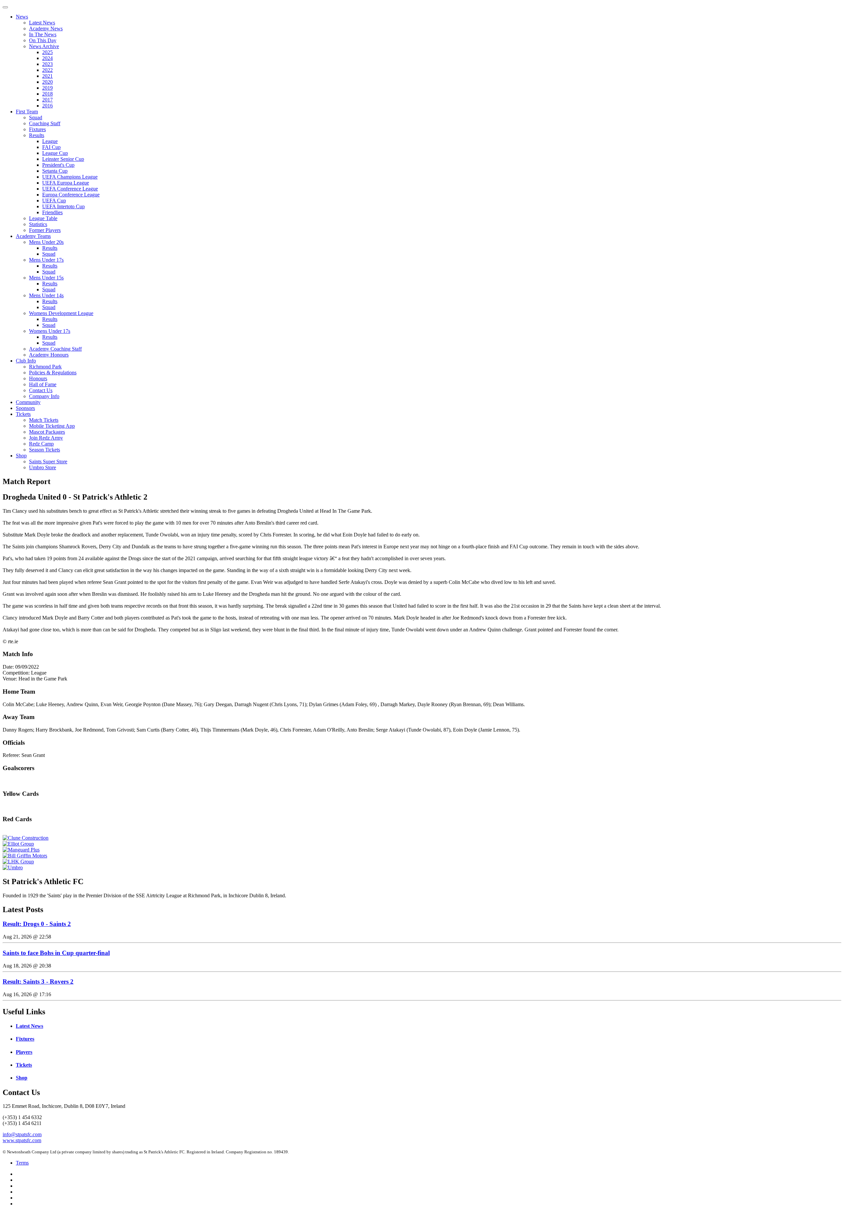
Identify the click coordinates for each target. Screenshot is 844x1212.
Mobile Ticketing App (52, 426)
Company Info (44, 396)
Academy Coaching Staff (55, 349)
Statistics (38, 224)
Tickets (23, 414)
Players (24, 1052)
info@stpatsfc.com (22, 1134)
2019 (47, 88)
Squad (35, 117)
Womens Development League (61, 313)
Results (36, 135)
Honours (38, 378)
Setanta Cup (55, 171)
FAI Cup (51, 147)
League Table (43, 218)
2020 (47, 82)
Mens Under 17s (46, 260)
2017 (47, 99)
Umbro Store (42, 467)
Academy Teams (33, 236)
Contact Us (40, 390)
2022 (47, 70)
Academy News (46, 28)
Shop (21, 455)
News (22, 16)
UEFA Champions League (70, 177)
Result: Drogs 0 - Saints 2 (37, 923)
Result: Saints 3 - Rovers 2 (38, 981)
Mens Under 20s (46, 242)
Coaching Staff (44, 123)
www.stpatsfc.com (22, 1140)
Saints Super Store (48, 461)
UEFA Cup (54, 200)
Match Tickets (43, 420)
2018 (47, 94)
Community (28, 402)
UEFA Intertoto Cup (63, 206)
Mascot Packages (47, 432)
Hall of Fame (42, 384)
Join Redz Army (46, 438)
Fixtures (37, 129)
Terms (22, 1163)
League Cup (55, 153)
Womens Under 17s (49, 331)
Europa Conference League (71, 194)
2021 (47, 76)
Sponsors (25, 408)
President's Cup (58, 165)
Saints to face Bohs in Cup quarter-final (56, 952)
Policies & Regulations (52, 372)
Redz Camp (41, 444)
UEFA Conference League (70, 188)
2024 (47, 58)
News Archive (44, 46)
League (50, 141)
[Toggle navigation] (5, 7)
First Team (27, 111)
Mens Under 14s (46, 295)
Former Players (45, 230)
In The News (42, 34)
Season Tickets (44, 449)
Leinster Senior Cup (63, 159)
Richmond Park (45, 366)
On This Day (42, 40)
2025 (47, 52)
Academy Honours (49, 355)
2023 (47, 64)
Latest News (42, 22)
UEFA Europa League (65, 183)
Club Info (26, 360)
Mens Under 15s (46, 277)
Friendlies (52, 212)
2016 (47, 105)
